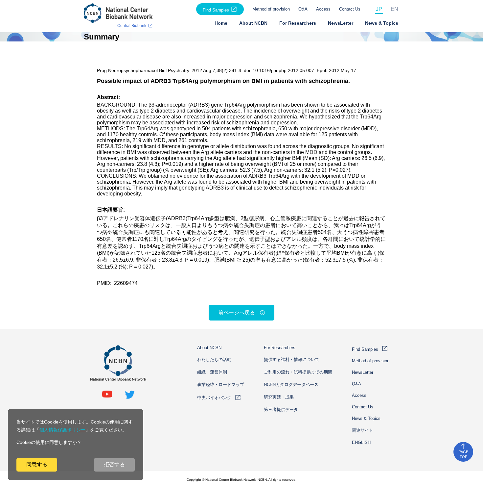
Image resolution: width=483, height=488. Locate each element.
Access (323, 9)
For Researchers (297, 23)
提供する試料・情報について (291, 359)
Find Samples (216, 10)
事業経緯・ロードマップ (220, 384)
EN (394, 9)
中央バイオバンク (214, 397)
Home (221, 23)
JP (379, 9)
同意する (36, 464)
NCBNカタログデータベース (291, 384)
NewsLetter (340, 23)
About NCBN (253, 23)
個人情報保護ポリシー (62, 429)
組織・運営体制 (212, 372)
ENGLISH (361, 442)
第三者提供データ (281, 409)
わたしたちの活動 (214, 359)
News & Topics (381, 23)
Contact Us (349, 9)
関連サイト (362, 430)
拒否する (114, 464)
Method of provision (271, 9)
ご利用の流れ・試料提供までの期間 (298, 372)
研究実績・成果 (279, 397)
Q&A (303, 9)
